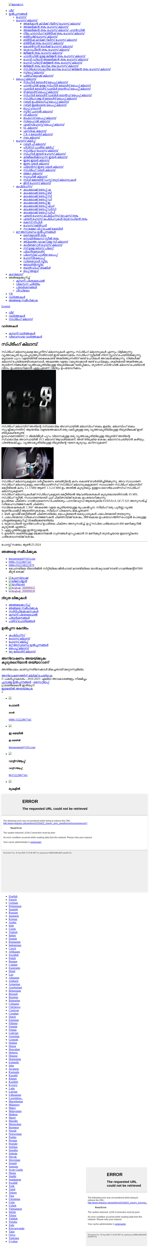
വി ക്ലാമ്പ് (30, 114)
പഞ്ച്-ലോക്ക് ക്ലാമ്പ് (38, 75)
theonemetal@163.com (22, 558)
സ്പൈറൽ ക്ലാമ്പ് (36, 121)
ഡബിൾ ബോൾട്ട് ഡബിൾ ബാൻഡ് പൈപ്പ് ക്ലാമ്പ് (56, 88)
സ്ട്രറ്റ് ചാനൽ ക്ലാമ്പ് (38, 111)
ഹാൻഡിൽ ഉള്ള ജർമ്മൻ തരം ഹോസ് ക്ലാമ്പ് (54, 56)
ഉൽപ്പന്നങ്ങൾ (18, 13)
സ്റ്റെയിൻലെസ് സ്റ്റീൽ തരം (41, 238)
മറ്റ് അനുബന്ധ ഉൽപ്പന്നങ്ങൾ (36, 231)
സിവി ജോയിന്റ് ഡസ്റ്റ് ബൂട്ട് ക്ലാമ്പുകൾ (49, 179)
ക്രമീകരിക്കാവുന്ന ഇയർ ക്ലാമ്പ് (45, 157)
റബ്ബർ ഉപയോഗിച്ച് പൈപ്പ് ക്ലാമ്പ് (46, 101)
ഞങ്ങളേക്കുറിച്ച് (19, 604)
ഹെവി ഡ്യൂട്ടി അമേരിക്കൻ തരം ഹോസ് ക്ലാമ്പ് (55, 59)
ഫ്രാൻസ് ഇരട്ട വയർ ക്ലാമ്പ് (43, 166)
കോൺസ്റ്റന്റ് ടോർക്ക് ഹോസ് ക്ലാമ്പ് (48, 46)
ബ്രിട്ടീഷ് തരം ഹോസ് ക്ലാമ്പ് (43, 43)
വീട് (11, 10)
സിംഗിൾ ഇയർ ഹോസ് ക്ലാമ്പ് (44, 153)
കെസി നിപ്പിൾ (32, 222)
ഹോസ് (21, 17)
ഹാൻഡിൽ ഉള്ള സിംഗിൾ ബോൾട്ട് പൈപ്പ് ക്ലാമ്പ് (56, 85)
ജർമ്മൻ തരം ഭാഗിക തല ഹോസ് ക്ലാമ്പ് (50, 65)
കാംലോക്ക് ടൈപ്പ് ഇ (36, 202)
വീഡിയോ (22, 290)
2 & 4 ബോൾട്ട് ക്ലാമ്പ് (38, 134)
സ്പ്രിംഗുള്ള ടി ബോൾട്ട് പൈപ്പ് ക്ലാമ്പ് (50, 98)
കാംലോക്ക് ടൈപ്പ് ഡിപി (39, 212)
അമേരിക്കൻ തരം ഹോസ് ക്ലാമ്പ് (45, 26)
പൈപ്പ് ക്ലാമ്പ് (26, 78)
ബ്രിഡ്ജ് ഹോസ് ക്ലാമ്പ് (40, 36)
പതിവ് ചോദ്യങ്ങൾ (22, 621)
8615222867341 (18, 775)
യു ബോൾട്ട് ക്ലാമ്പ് (22, 651)
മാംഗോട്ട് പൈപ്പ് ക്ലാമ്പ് (39, 118)
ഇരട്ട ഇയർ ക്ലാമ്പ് (36, 160)
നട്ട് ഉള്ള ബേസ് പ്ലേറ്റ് (38, 248)
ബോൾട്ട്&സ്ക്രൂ (33, 264)
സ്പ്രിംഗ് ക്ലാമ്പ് (21, 319)
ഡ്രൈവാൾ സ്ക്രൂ (35, 261)
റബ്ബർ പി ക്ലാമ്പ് (34, 144)
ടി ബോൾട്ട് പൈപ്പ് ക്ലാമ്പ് (40, 91)
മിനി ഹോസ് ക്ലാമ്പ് (37, 183)
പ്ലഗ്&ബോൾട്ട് (33, 251)
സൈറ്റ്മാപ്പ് (41, 682)
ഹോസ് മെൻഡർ (35, 225)
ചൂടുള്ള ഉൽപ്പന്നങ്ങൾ (16, 682)
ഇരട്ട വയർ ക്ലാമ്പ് (36, 163)
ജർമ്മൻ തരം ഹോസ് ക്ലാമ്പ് (42, 52)
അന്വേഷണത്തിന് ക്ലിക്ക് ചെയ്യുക (26, 675)
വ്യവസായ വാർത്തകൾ (25, 336)
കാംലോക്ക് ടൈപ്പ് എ (37, 189)
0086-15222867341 (20, 562)
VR (11, 293)
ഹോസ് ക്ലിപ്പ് (25, 140)
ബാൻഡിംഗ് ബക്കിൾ (37, 267)
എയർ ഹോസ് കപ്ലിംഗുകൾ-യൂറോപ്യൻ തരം (55, 218)
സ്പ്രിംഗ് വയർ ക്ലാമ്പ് (39, 170)
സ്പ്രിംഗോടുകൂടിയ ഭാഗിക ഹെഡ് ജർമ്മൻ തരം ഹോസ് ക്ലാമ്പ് (66, 69)
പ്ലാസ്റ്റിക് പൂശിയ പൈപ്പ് (40, 254)
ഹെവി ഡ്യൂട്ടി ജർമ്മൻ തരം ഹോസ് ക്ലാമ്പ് (52, 62)
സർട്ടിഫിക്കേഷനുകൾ (23, 611)
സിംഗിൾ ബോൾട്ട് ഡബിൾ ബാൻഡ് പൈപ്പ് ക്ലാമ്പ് (57, 95)
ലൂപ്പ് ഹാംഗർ (32, 108)
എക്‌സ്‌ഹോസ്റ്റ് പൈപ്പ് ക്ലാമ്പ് (43, 124)
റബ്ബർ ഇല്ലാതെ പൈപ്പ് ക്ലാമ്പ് (44, 105)
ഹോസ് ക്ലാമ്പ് (26, 20)
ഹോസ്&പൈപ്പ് (34, 258)
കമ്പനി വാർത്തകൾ (22, 333)
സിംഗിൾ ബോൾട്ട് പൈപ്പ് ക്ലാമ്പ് (45, 82)
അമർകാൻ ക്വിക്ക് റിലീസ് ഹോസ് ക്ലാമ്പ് (51, 23)
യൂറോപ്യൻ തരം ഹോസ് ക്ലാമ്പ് (46, 49)
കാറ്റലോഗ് (16, 274)
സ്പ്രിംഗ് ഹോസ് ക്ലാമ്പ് (40, 150)
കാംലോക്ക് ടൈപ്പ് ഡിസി (39, 209)
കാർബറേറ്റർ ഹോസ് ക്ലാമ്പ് (42, 244)
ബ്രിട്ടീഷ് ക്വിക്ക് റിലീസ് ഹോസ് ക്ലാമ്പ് (50, 39)
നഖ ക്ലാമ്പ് (31, 137)
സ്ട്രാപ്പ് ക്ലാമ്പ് (33, 72)
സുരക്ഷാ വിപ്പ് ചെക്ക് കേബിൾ (43, 228)
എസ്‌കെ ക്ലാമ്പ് (34, 131)
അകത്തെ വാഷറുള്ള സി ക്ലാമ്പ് (45, 241)
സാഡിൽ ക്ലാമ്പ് (35, 176)
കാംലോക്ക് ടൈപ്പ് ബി (37, 192)
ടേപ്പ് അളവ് (30, 271)
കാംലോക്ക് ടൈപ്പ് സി (37, 196)
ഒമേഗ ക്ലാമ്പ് (32, 173)
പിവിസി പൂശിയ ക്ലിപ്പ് (38, 147)
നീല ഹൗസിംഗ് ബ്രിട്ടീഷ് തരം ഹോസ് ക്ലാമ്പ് (53, 33)
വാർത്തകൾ (17, 297)
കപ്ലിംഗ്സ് (24, 186)
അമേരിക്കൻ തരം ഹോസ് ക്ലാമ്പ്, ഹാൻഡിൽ (54, 30)
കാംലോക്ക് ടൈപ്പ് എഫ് (38, 205)
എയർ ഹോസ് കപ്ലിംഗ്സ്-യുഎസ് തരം (50, 215)
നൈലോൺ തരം (34, 235)
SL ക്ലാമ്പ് (30, 127)
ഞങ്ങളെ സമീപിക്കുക (23, 300)
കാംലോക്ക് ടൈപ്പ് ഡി (37, 199)
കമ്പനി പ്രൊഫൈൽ (30, 280)
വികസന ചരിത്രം (28, 284)
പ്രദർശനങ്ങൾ (26, 287)
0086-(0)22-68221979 (21, 565)
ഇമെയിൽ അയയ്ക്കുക (17, 688)
